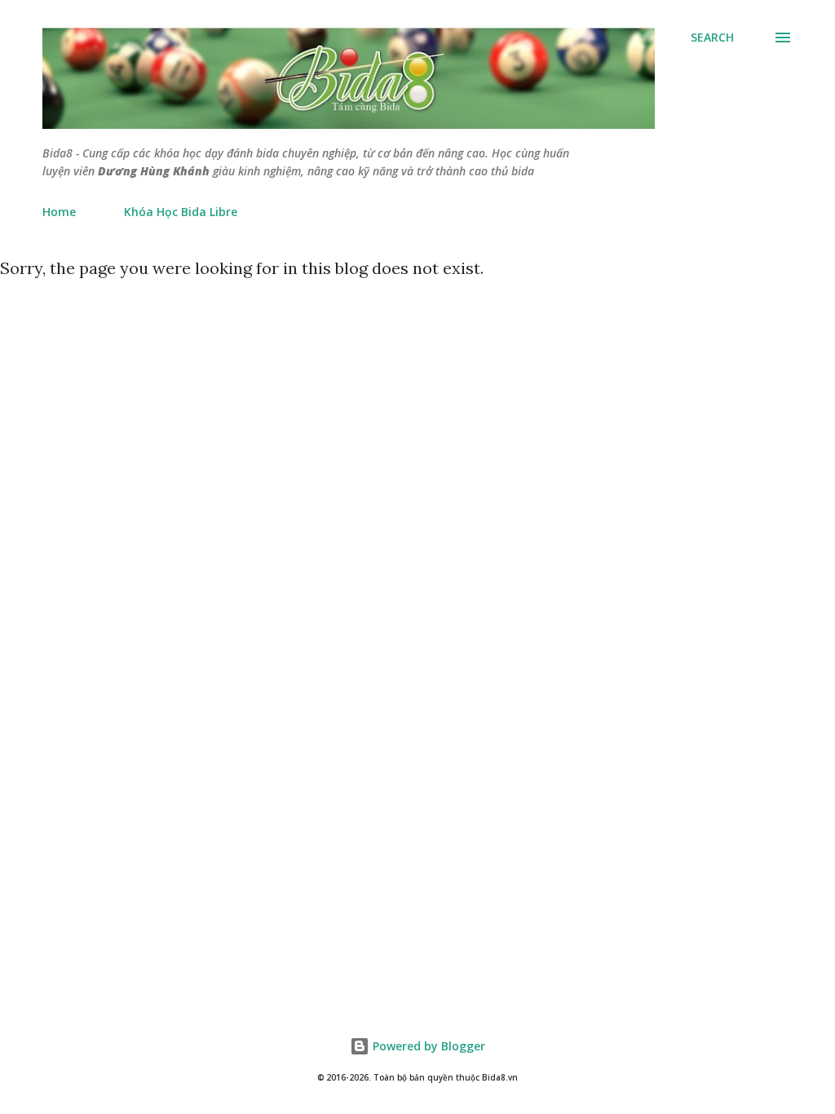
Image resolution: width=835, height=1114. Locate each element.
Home (59, 211)
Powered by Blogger (427, 1046)
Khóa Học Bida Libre (180, 211)
